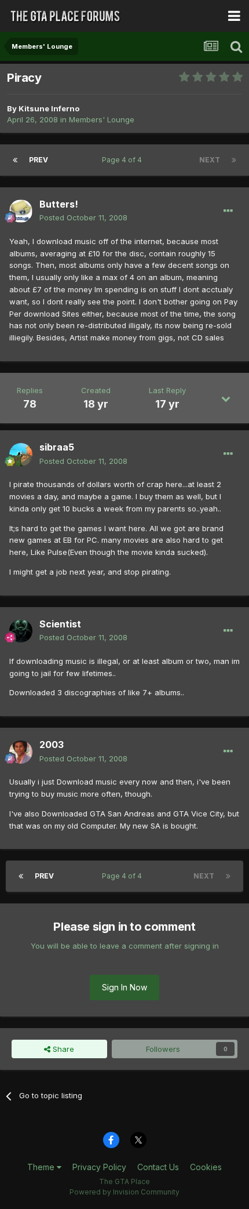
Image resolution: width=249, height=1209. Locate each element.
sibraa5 (56, 447)
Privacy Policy (99, 1167)
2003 (51, 744)
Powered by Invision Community (124, 1192)
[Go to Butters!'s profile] (20, 211)
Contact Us (158, 1167)
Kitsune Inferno (49, 108)
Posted (83, 217)
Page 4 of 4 (123, 159)
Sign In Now (124, 987)
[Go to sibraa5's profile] (20, 454)
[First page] (15, 160)
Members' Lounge (101, 119)
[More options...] (228, 211)
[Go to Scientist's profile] (20, 630)
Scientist (60, 624)
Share (62, 1049)
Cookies (206, 1167)
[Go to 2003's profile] (20, 752)
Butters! (58, 204)
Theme (42, 1167)
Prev (38, 159)
